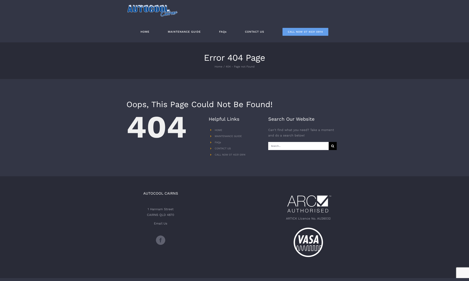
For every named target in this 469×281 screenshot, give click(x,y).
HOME (218, 130)
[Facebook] (160, 240)
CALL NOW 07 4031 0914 (230, 154)
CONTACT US (223, 148)
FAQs (218, 142)
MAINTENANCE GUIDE (228, 136)
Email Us (160, 223)
